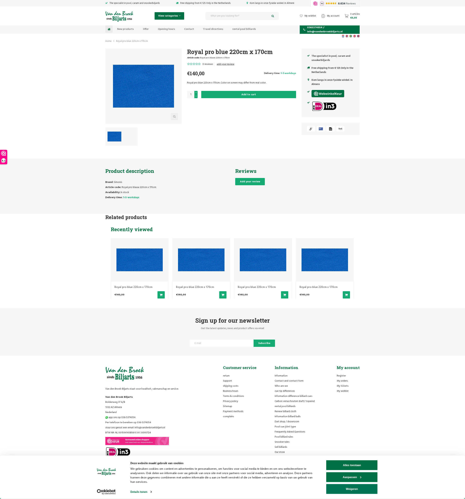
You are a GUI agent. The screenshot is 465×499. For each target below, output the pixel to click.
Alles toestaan (352, 465)
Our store (280, 452)
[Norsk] (358, 36)
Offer (146, 29)
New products (125, 29)
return (226, 376)
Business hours (230, 391)
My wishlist (343, 391)
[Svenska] (350, 36)
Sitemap (227, 406)
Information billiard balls (287, 416)
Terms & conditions (233, 396)
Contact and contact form (289, 381)
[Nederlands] (343, 36)
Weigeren (352, 488)
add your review (225, 64)
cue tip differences (285, 391)
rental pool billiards (244, 29)
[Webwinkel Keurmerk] (137, 441)
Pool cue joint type (285, 427)
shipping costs (230, 386)
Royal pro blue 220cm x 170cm (132, 41)
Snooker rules (282, 442)
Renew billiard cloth (285, 411)
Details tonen (138, 491)
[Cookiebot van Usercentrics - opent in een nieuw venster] (106, 492)
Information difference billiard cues (293, 396)
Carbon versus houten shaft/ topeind (295, 401)
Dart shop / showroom (287, 422)
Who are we (281, 386)
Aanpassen (350, 476)
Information (281, 376)
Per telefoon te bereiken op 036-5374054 (128, 422)
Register (341, 376)
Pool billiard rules (284, 437)
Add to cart (248, 95)
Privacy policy (230, 401)
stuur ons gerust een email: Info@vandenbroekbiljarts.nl (135, 428)
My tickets (342, 386)
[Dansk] (354, 36)
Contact (189, 29)
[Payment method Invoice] (331, 128)
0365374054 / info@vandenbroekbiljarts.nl (325, 29)
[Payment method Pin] (321, 128)
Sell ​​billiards (281, 447)
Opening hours (166, 29)
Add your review (250, 182)
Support (227, 381)
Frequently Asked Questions (290, 432)
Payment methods (233, 411)
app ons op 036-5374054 (122, 417)
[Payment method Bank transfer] (340, 128)
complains (228, 416)
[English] (346, 36)
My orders (342, 381)
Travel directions (213, 29)
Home (108, 41)
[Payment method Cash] (311, 128)
